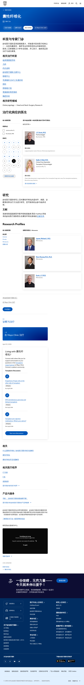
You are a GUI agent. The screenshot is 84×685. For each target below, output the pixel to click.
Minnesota (5, 242)
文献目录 (40, 216)
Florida (4, 239)
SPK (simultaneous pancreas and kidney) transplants (15, 401)
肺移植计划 (7, 88)
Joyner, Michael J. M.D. (43, 238)
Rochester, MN (10, 133)
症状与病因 (8, 27)
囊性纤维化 (12, 16)
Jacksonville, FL (10, 130)
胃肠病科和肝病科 (10, 92)
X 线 (4, 477)
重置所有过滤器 (9, 176)
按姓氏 (5, 138)
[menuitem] (8, 27)
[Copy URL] (36, 541)
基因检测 (6, 481)
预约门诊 (8, 21)
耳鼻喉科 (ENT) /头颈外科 (13, 80)
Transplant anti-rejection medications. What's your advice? (15, 420)
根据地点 (5, 126)
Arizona (5, 237)
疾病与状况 (8, 10)
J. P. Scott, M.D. (41, 132)
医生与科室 (28, 27)
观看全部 (5, 244)
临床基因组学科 (9, 60)
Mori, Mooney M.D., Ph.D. (44, 257)
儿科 (4, 64)
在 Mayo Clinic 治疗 (41, 27)
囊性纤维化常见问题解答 (11, 459)
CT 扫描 (5, 472)
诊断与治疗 (18, 27)
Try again (25, 545)
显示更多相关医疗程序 (10, 486)
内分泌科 (6, 68)
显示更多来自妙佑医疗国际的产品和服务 (16, 502)
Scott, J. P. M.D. (41, 275)
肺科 (4, 84)
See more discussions (16, 433)
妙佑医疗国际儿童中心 (12, 72)
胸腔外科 (6, 96)
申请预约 (7, 309)
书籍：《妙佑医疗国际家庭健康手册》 (15, 498)
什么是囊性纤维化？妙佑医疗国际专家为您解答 (18, 450)
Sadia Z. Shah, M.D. (42, 160)
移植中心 (6, 76)
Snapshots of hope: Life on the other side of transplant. (14, 382)
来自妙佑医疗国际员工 (10, 298)
